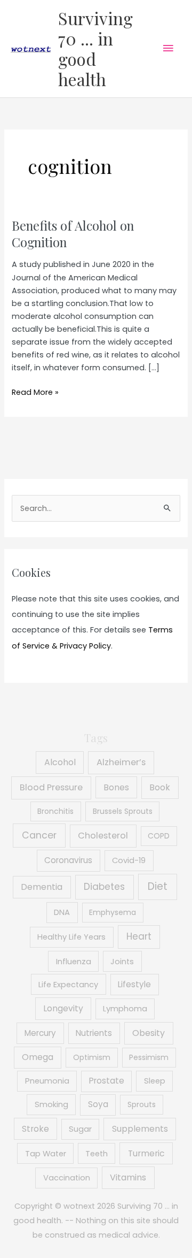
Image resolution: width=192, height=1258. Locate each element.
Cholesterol (103, 835)
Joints (122, 961)
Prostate (106, 1080)
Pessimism (149, 1057)
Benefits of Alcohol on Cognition (73, 233)
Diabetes (104, 886)
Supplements (140, 1129)
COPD (159, 835)
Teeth (96, 1153)
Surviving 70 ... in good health (95, 48)
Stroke (35, 1128)
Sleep (154, 1081)
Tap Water (45, 1153)
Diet (157, 886)
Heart (138, 936)
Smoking (51, 1104)
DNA (62, 912)
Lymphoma (125, 1008)
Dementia (41, 887)
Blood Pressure (51, 787)
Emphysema (112, 912)
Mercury (40, 1033)
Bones (116, 787)
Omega (37, 1057)
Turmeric (146, 1153)
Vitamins (128, 1177)
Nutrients (94, 1033)
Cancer (39, 835)
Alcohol (60, 762)
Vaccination (66, 1177)
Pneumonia (47, 1081)
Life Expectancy (68, 984)
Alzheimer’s (121, 762)
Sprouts (141, 1104)
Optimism (91, 1057)
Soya (98, 1104)
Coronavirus (68, 860)
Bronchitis (55, 811)
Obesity (148, 1033)
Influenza (73, 961)
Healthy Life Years (71, 937)
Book (159, 787)
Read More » (35, 392)
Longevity (63, 1008)
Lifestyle (134, 984)
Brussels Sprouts (123, 811)
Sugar (80, 1129)
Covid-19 (129, 860)
